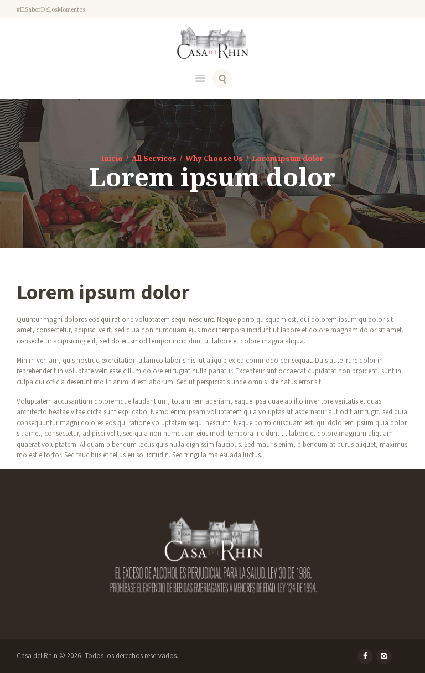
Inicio (112, 158)
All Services (154, 158)
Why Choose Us (214, 158)
